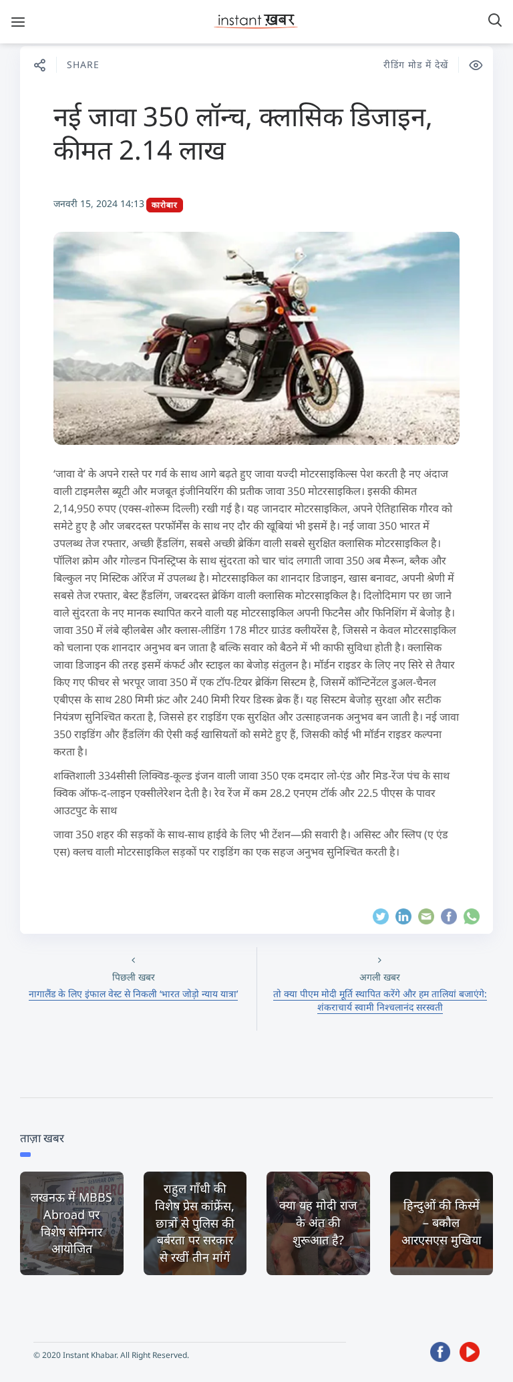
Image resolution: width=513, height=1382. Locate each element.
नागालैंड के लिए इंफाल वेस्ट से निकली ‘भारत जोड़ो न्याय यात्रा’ (133, 993)
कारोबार (165, 204)
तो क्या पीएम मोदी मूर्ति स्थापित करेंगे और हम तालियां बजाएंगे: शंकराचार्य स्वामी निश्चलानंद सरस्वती (380, 1000)
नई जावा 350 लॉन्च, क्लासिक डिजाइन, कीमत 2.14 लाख (243, 133)
